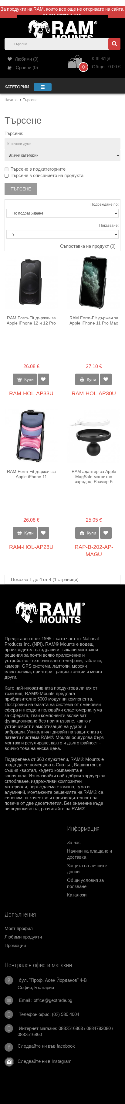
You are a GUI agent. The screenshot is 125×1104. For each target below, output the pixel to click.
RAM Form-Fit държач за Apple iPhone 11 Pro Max (93, 320)
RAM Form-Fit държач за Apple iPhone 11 (31, 474)
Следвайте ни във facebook (46, 1046)
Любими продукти (23, 936)
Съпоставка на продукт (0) (88, 246)
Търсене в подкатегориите (38, 169)
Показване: (109, 225)
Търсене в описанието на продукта (47, 175)
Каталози (76, 894)
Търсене (30, 100)
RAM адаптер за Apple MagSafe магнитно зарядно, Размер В (94, 476)
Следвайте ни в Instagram (43, 1061)
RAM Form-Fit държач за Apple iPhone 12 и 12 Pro (31, 320)
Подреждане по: (104, 204)
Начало (11, 100)
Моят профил (19, 928)
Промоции (15, 945)
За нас (74, 842)
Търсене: (14, 133)
